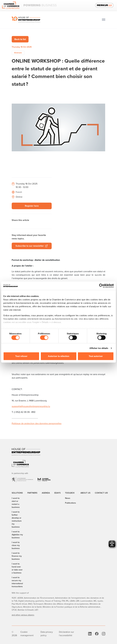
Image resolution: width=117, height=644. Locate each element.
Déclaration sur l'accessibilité (66, 633)
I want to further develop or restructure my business (17, 519)
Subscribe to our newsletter (30, 245)
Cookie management (27, 633)
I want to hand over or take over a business (17, 568)
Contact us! (101, 492)
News (67, 498)
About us (85, 492)
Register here (32, 205)
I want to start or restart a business (16, 503)
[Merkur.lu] (104, 5)
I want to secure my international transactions (17, 582)
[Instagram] (103, 633)
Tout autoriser (96, 356)
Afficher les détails (98, 348)
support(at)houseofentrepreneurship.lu (31, 406)
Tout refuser (21, 356)
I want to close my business (16, 545)
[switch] (44, 337)
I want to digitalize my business (17, 534)
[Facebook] (96, 633)
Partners (32, 492)
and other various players (23, 614)
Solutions (17, 492)
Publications (70, 502)
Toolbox (69, 492)
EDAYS (57, 492)
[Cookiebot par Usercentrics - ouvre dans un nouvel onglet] (101, 285)
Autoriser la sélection (58, 356)
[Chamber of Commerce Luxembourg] (29, 5)
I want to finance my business (17, 556)
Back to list (20, 39)
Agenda (46, 492)
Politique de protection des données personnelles (36, 423)
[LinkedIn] (90, 633)
